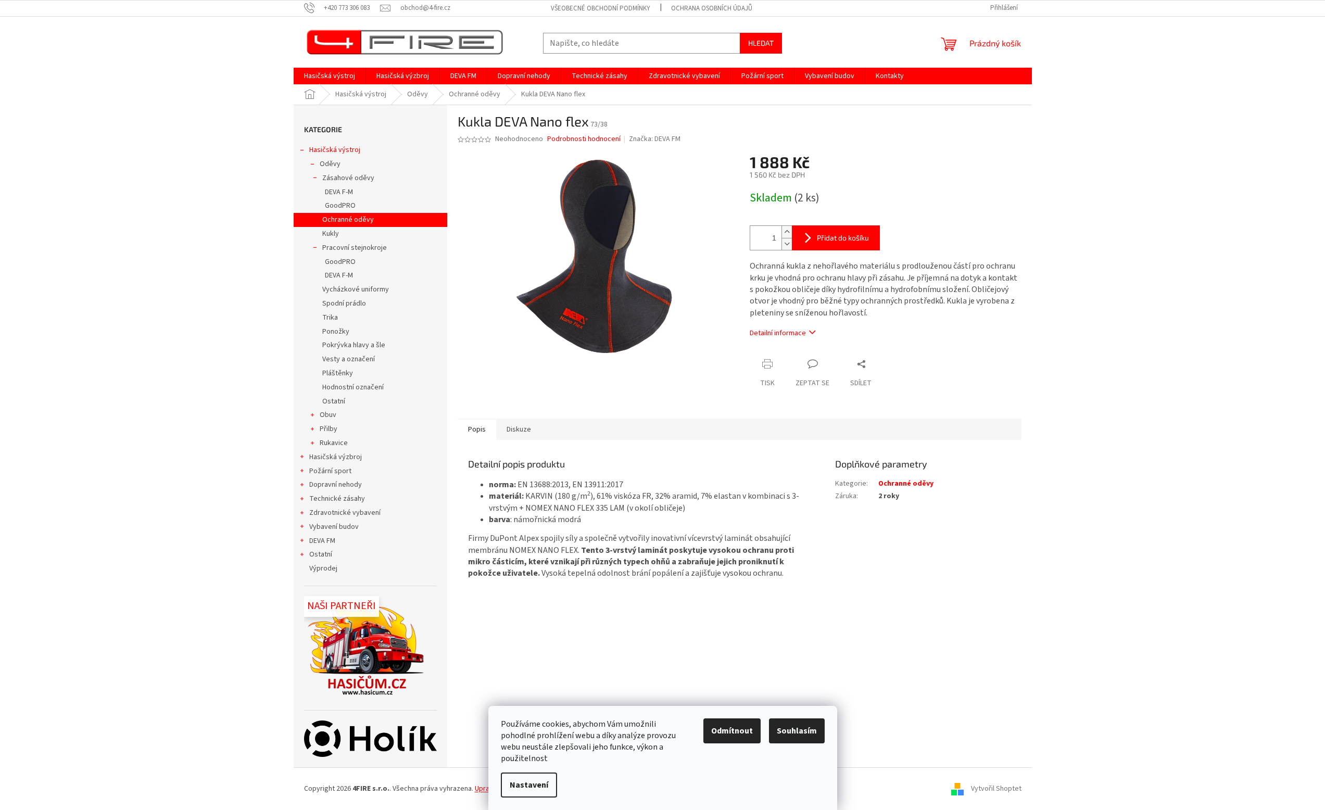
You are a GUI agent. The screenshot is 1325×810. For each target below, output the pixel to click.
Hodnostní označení (353, 387)
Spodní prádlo (344, 303)
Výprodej (323, 568)
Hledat (761, 43)
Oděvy (330, 164)
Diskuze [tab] (519, 429)
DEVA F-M (339, 192)
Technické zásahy (337, 498)
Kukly (330, 234)
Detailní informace (778, 333)
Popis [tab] (477, 429)
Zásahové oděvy (348, 178)
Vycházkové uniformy (355, 289)
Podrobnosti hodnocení (584, 139)
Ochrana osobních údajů (711, 8)
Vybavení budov (334, 527)
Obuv (328, 415)
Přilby (328, 429)
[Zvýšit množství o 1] (786, 232)
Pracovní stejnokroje (354, 248)
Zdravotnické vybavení (345, 513)
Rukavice (334, 443)
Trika (330, 317)
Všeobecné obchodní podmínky (600, 8)
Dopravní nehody (335, 484)
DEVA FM (322, 541)
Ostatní (333, 401)
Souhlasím (797, 731)
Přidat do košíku (843, 237)
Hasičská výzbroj (335, 457)
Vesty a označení (348, 359)
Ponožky (335, 331)
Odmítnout (732, 731)
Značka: (654, 139)
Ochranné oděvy (348, 219)
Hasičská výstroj (334, 150)
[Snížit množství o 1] (786, 244)
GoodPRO (340, 205)
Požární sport (330, 471)
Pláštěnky (337, 373)
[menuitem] (329, 76)
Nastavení (529, 785)
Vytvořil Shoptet (996, 788)
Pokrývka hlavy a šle (353, 345)
